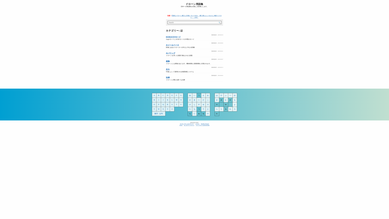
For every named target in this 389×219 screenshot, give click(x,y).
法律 (168, 77)
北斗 (168, 69)
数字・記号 (159, 113)
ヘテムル (197, 123)
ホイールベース (172, 45)
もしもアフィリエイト (189, 125)
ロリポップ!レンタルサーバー (187, 123)
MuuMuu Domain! (205, 123)
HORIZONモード (173, 37)
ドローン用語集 (194, 4)
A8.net (181, 125)
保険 (168, 61)
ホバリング (170, 53)
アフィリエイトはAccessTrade (202, 125)
